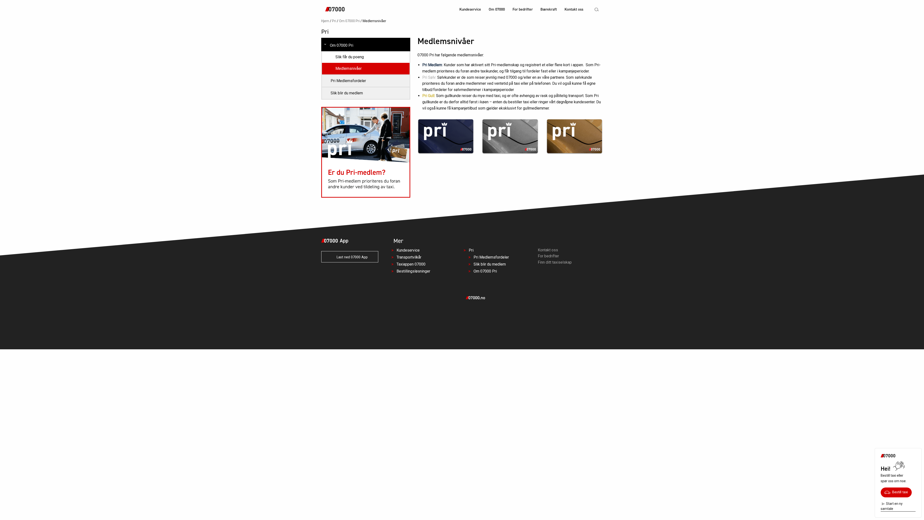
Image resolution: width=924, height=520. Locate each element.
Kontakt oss (574, 9)
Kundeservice (470, 9)
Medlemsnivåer (348, 68)
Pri (334, 21)
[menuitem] (470, 10)
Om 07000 (497, 9)
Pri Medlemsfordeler (348, 80)
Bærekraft (548, 9)
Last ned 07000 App (351, 257)
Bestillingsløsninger (413, 271)
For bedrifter (523, 9)
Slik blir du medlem (347, 93)
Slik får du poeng (349, 57)
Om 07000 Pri (349, 21)
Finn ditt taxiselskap (555, 262)
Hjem (325, 21)
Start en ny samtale (892, 506)
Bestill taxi (899, 492)
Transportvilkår (409, 257)
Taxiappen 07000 (411, 264)
